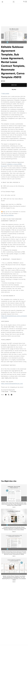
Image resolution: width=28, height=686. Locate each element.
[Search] (24, 1)
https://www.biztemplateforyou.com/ (12, 383)
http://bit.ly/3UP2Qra (7, 215)
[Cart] (26, 1)
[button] (2, 36)
